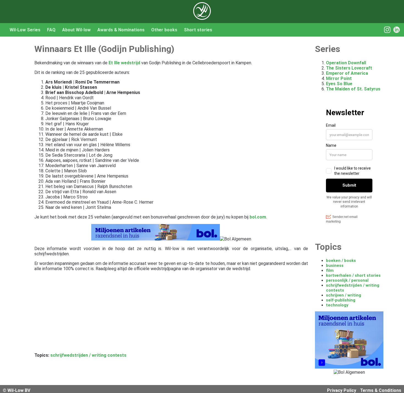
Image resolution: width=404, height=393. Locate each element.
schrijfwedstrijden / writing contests (88, 355)
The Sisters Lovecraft (349, 68)
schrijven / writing (343, 295)
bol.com (258, 217)
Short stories (198, 29)
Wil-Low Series (25, 29)
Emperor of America (347, 73)
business (335, 265)
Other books (164, 29)
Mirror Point (339, 78)
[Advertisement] (171, 314)
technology (337, 305)
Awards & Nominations (121, 29)
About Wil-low (76, 29)
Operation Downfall (346, 62)
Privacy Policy (341, 390)
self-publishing (340, 300)
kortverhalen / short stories (353, 275)
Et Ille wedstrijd (124, 62)
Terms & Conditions (380, 390)
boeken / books (341, 260)
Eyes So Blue (339, 83)
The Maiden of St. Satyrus (353, 89)
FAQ (51, 29)
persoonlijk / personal (347, 280)
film (330, 270)
